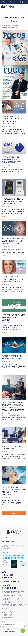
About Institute (13, 592)
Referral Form (12, 601)
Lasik (5, 571)
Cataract (8, 575)
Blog (5, 608)
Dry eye (7, 578)
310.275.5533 (8, 542)
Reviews (7, 618)
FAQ (4, 621)
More (4, 136)
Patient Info (10, 598)
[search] (20, 7)
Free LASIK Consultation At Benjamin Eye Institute (14, 2)
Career (7, 614)
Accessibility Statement (8, 631)
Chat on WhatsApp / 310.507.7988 (13, 555)
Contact (8, 611)
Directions (5, 552)
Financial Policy (6, 629)
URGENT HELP (10, 581)
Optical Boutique (14, 605)
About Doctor (11, 595)
